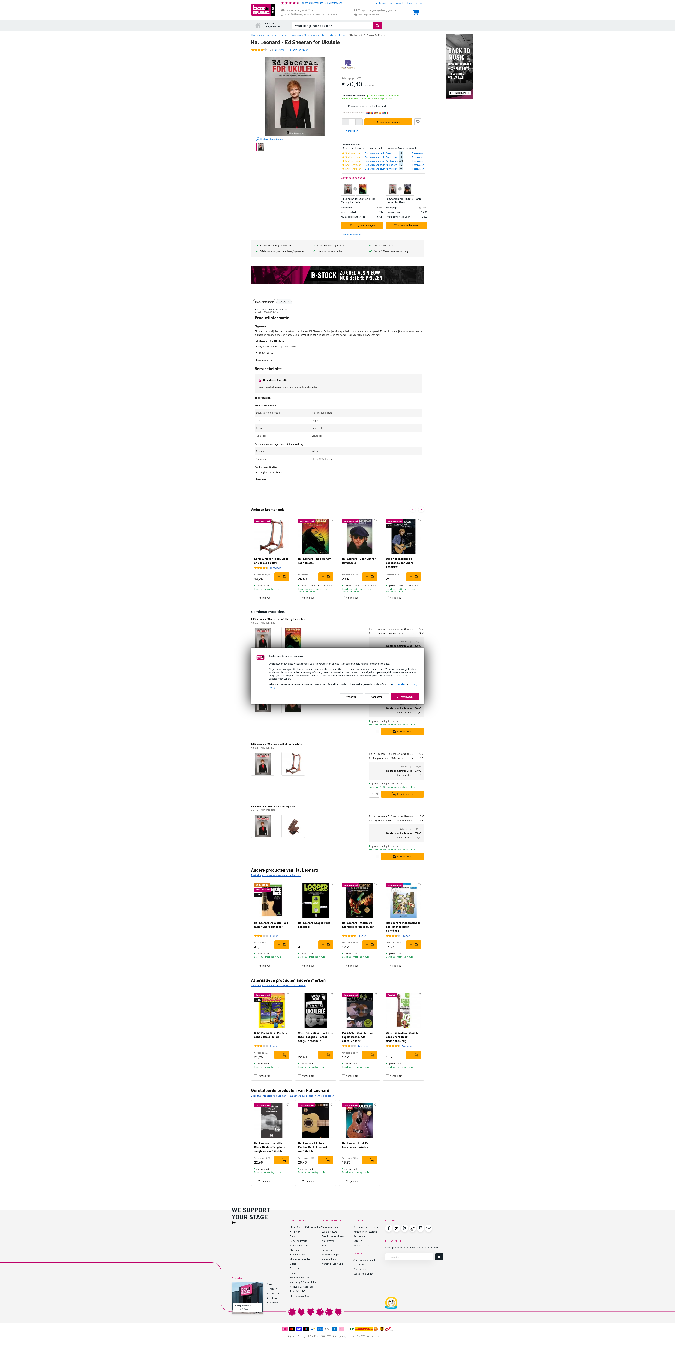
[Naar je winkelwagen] (416, 10)
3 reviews (363, 1045)
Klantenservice (415, 3)
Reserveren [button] (418, 153)
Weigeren (351, 696)
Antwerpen (272, 1302)
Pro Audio (295, 1236)
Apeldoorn (272, 1297)
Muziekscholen (329, 1259)
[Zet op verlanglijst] (418, 121)
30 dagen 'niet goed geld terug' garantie (377, 10)
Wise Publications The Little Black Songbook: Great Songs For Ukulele (315, 1036)
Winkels (400, 3)
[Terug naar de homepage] (258, 25)
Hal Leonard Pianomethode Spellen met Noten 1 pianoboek (403, 926)
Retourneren (359, 1236)
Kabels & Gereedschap (301, 1286)
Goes (269, 1284)
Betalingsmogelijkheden (365, 1226)
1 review (274, 935)
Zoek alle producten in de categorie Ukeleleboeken (278, 985)
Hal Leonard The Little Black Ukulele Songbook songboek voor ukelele (269, 1147)
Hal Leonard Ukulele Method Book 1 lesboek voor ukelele (313, 1147)
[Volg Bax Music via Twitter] (396, 1228)
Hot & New (295, 1231)
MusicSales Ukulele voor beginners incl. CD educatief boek (357, 1036)
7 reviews (406, 1045)
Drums (293, 1272)
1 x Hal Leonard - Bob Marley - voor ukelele (392, 633)
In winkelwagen (405, 731)
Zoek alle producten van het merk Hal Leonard (276, 875)
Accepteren (407, 696)
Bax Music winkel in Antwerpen (381, 168)
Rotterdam (272, 1288)
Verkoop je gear (361, 1245)
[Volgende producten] (421, 509)
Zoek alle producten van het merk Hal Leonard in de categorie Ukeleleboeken (292, 1095)
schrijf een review (299, 49)
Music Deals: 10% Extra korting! (306, 1226)
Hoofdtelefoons (297, 1254)
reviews (279, 49)
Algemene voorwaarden (365, 1259)
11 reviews (275, 567)
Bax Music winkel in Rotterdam (381, 157)
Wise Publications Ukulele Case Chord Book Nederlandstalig (402, 1036)
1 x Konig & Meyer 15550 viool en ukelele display (392, 757)
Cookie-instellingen (363, 1273)
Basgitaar (295, 1268)
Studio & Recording (299, 1245)
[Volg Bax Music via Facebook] (388, 1228)
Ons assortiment (330, 1226)
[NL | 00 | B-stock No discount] (337, 275)
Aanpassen (377, 696)
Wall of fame (328, 1240)
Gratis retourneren (384, 245)
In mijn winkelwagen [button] (390, 122)
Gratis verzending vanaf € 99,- (298, 10)
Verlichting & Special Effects (304, 1282)
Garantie (357, 1240)
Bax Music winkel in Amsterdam (381, 161)
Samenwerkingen (330, 1254)
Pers (324, 1245)
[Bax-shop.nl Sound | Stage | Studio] (263, 10)
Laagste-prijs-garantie (368, 14)
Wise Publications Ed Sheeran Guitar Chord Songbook (399, 562)
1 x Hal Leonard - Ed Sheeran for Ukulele (391, 628)
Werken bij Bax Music (332, 1263)
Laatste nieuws (329, 1231)
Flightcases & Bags (300, 1295)
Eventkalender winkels (333, 1236)
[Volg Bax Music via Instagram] (420, 1228)
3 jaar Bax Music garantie (330, 245)
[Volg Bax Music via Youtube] (404, 1228)
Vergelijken (264, 597)
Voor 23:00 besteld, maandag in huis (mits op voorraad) (310, 14)
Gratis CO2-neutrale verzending (391, 251)
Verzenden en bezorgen (365, 1231)
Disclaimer (358, 1264)
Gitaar (293, 1263)
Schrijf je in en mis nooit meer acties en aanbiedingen (412, 1247)
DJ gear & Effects (298, 1240)
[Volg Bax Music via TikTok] (412, 1228)
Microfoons (295, 1249)
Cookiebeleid (399, 684)
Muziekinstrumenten (300, 1259)
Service (358, 1220)
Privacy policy (360, 1268)
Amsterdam (273, 1293)
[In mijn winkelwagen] (281, 576)
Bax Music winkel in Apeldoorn (381, 164)
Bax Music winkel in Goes (378, 153)
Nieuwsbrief (328, 1249)
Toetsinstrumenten (299, 1277)
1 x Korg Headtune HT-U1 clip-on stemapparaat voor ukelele (392, 820)
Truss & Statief (297, 1291)
